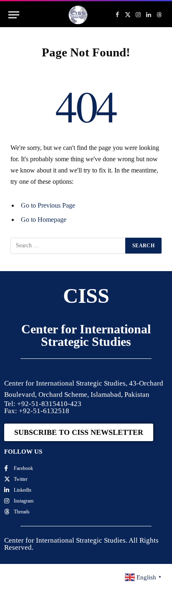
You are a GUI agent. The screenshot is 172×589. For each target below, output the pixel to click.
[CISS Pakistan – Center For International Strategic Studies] (78, 14)
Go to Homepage (43, 219)
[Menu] (13, 14)
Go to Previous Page (48, 205)
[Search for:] (68, 246)
